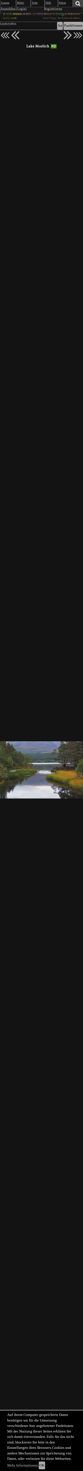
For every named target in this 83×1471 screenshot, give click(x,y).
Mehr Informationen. (23, 1465)
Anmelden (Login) (13, 9)
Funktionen (73, 25)
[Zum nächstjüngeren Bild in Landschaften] (15, 35)
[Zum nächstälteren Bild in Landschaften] (68, 35)
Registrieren (53, 9)
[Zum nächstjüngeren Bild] (5, 35)
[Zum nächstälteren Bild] (78, 35)
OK (41, 1465)
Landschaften (8, 24)
